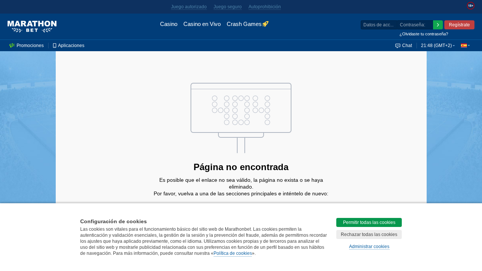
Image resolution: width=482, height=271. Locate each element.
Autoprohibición (265, 6)
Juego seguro (228, 6)
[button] (465, 45)
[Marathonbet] (32, 27)
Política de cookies (233, 253)
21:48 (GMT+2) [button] (436, 45)
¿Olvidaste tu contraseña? (424, 34)
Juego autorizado (189, 6)
